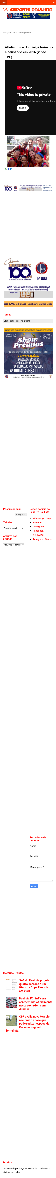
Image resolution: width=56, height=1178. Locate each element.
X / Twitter (38, 534)
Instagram (38, 526)
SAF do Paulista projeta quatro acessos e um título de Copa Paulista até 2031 (34, 986)
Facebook (38, 530)
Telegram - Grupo (42, 539)
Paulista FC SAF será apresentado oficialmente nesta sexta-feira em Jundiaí (35, 1004)
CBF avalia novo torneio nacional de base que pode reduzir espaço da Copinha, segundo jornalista (28, 1023)
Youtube (37, 522)
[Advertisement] (31, 24)
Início (3, 3)
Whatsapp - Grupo (42, 518)
